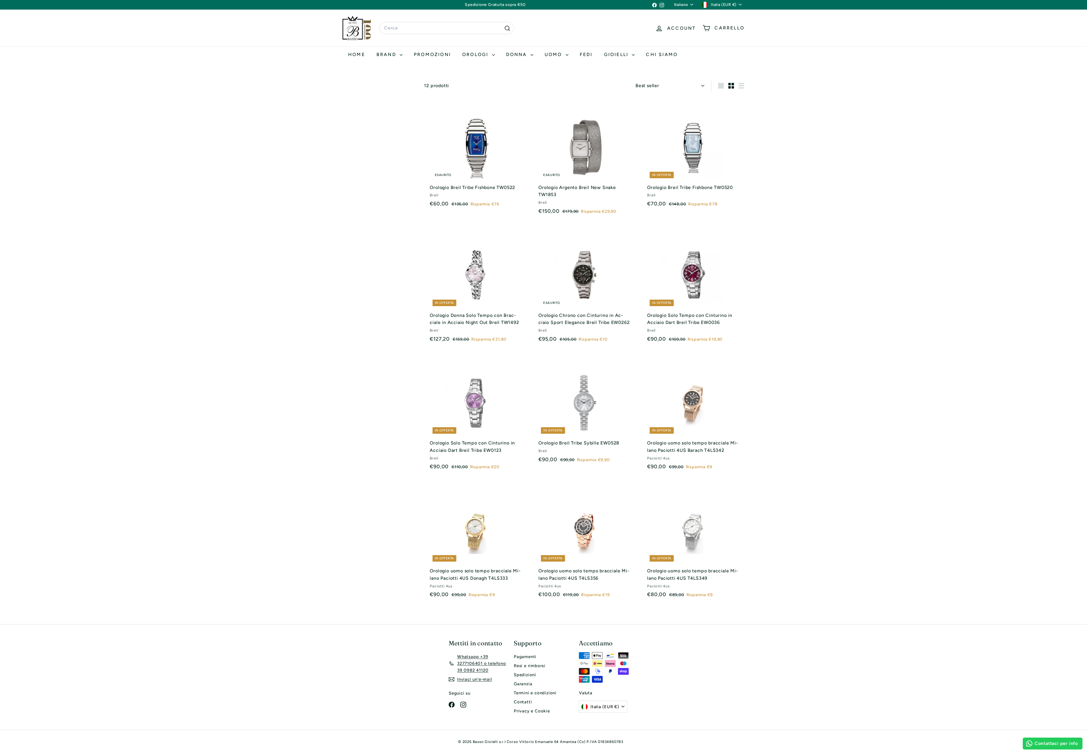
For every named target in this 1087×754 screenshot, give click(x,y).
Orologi (476, 54)
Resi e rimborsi (529, 665)
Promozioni (432, 54)
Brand (387, 54)
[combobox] (446, 28)
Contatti (523, 701)
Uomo (554, 54)
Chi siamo (662, 54)
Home (356, 54)
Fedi (586, 54)
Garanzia (523, 683)
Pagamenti (525, 656)
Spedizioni (525, 674)
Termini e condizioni (535, 692)
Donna (517, 54)
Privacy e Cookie (532, 711)
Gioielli (617, 54)
